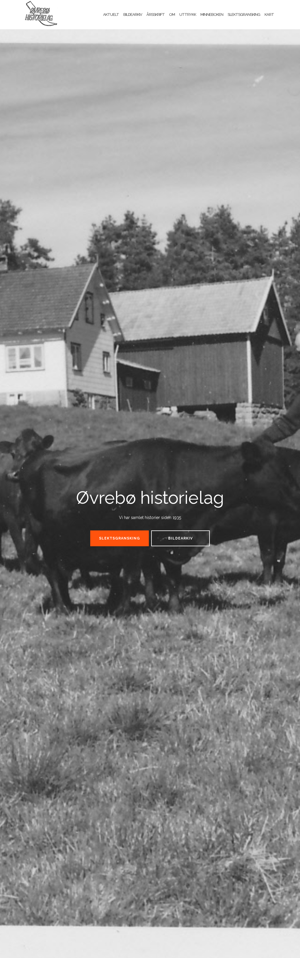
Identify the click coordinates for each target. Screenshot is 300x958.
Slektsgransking (244, 14)
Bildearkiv (132, 14)
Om (172, 14)
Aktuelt (111, 14)
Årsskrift (155, 14)
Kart (269, 14)
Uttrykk (187, 14)
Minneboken (211, 14)
